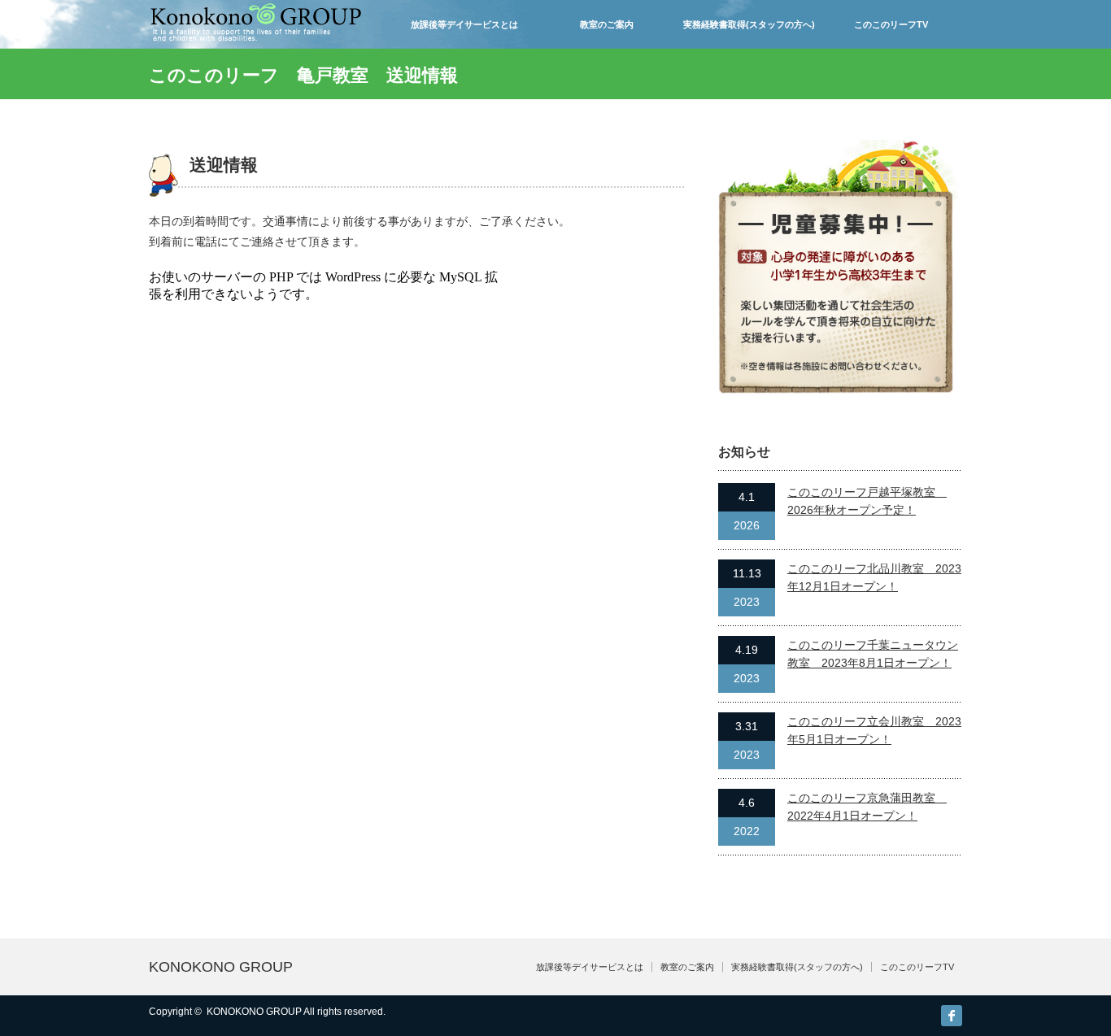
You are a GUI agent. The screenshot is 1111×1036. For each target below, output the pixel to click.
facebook (951, 1015)
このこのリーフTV (891, 24)
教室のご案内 (607, 24)
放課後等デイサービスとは (464, 24)
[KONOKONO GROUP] (255, 33)
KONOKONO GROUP (221, 967)
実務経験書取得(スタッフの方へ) (749, 24)
